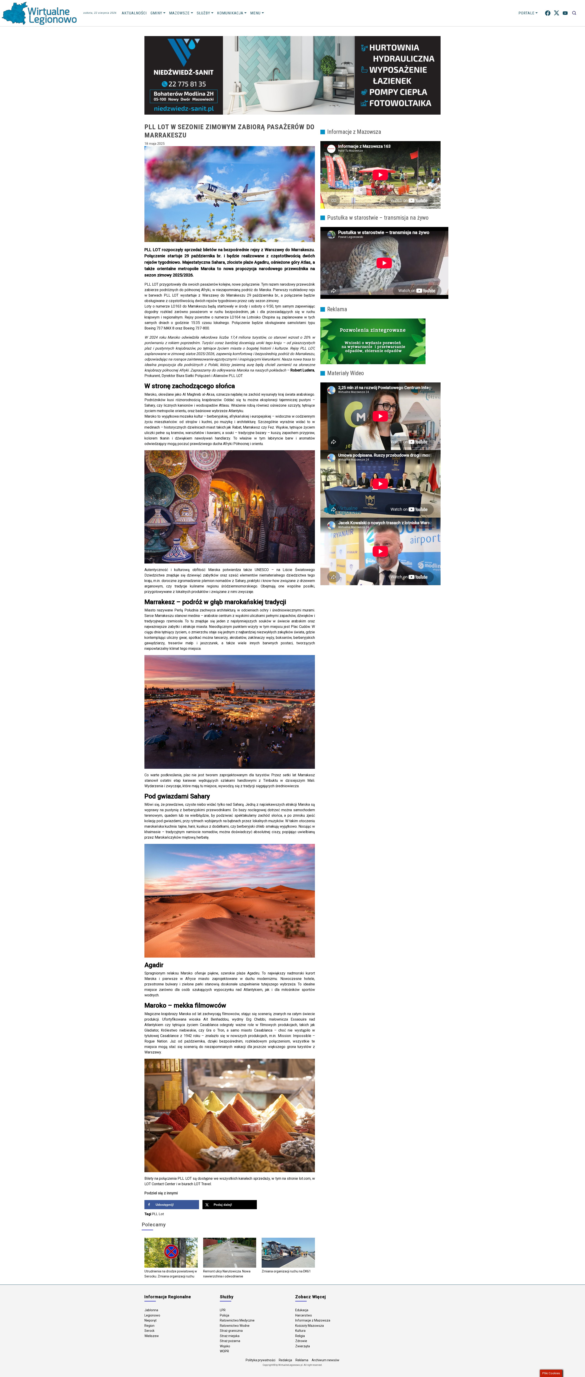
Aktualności (134, 13)
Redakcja (285, 1360)
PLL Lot (158, 1214)
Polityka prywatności (260, 1360)
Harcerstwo (303, 1315)
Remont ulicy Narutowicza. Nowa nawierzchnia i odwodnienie (226, 1273)
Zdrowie (301, 1341)
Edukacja (301, 1310)
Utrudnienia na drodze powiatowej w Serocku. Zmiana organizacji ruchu (170, 1273)
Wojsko (225, 1346)
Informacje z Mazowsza (312, 1320)
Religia (300, 1336)
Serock (149, 1330)
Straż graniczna (231, 1330)
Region (149, 1325)
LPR (223, 1310)
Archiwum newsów (325, 1360)
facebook (547, 13)
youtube (565, 13)
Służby (203, 13)
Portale (526, 13)
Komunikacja (230, 13)
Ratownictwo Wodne (235, 1325)
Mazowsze (179, 13)
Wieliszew (151, 1336)
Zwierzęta (302, 1346)
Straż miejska (229, 1336)
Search (574, 13)
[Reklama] (372, 341)
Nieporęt (150, 1320)
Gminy (156, 13)
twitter (556, 13)
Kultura (300, 1330)
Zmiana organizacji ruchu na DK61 (286, 1271)
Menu (255, 13)
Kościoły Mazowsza (309, 1325)
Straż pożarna (230, 1341)
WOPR (224, 1351)
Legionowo (152, 1315)
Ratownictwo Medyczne (237, 1320)
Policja (224, 1315)
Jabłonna (151, 1310)
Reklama (301, 1360)
